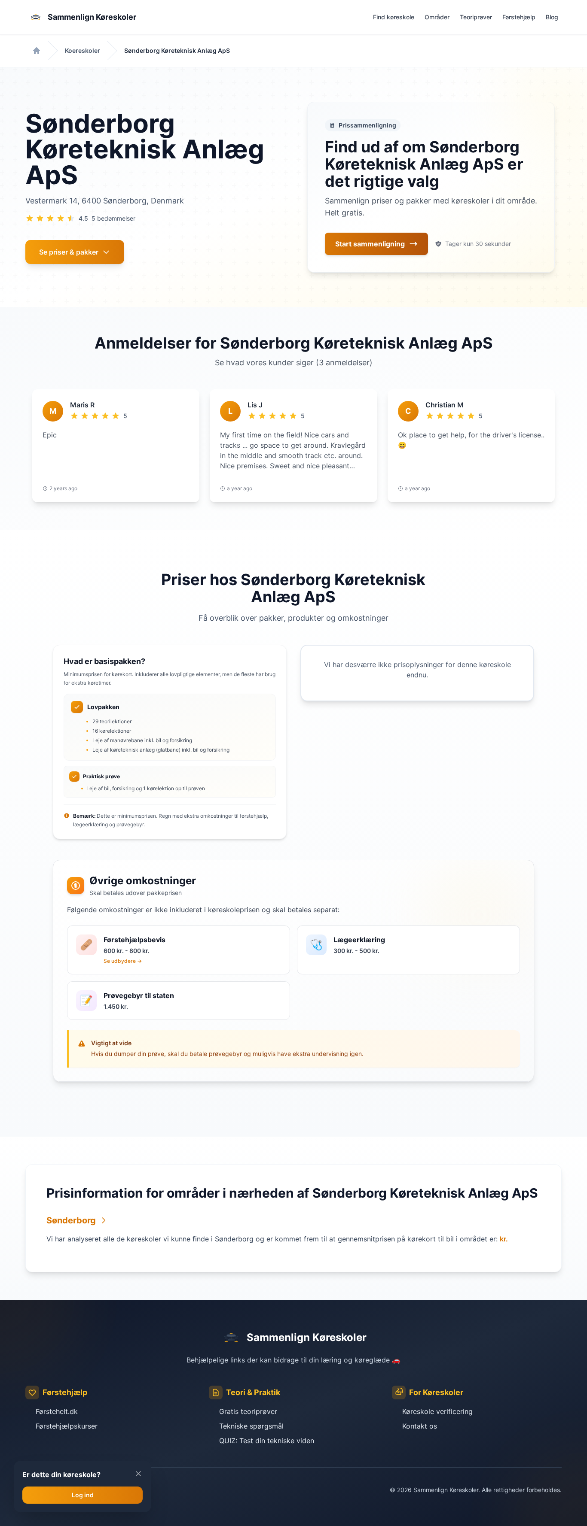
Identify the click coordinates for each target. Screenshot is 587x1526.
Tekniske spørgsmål (251, 1426)
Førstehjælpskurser (67, 1426)
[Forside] (36, 50)
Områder (437, 17)
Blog (552, 17)
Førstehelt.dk (57, 1411)
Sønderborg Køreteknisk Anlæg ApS (177, 50)
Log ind (83, 1495)
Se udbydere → (123, 961)
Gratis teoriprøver (248, 1411)
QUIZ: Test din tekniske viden (266, 1440)
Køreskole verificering (437, 1411)
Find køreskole (393, 17)
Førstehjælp (518, 17)
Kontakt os (419, 1426)
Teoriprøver (476, 17)
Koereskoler (82, 50)
